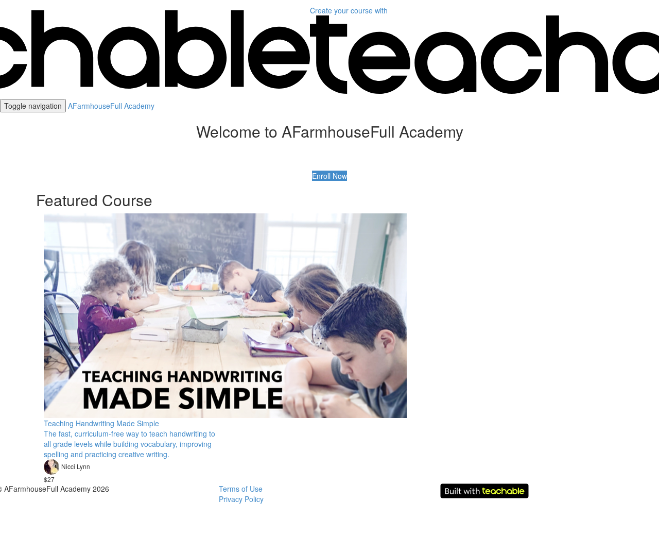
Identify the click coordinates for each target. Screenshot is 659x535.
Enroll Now (329, 176)
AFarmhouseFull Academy (111, 106)
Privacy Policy (241, 499)
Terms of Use (241, 488)
